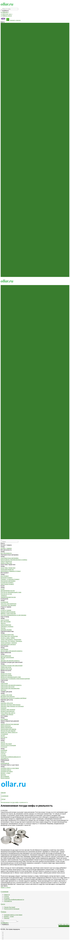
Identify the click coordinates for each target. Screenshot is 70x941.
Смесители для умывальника (10, 116)
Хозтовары (4, 265)
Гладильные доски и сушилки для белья (13, 123)
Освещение (4, 183)
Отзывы (7, 898)
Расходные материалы (8, 41)
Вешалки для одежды (8, 121)
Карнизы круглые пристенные (10, 126)
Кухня (2, 173)
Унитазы (3, 118)
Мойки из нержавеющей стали (11, 108)
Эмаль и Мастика (6, 30)
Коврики (3, 129)
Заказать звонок (64, 926)
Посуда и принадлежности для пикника (13, 66)
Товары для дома (6, 247)
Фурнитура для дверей (8, 273)
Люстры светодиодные (8, 58)
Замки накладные (6, 142)
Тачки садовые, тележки (9, 87)
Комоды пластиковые (8, 131)
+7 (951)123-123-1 (6, 14)
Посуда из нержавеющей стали (11, 49)
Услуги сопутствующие (11, 909)
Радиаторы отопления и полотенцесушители (15, 110)
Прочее (3, 76)
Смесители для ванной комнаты (11, 113)
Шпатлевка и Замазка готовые (11, 35)
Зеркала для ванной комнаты (10, 98)
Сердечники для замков (8, 144)
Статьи (6, 896)
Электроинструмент (7, 45)
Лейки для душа (6, 102)
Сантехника (4, 217)
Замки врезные (6, 141)
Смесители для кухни (7, 115)
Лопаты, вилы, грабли (8, 82)
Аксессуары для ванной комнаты (11, 92)
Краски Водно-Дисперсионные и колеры (14, 27)
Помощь (3, 912)
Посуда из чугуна (6, 51)
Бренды (6, 918)
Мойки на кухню (6, 105)
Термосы (4, 53)
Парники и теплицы (7, 74)
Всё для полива (5, 69)
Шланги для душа (6, 103)
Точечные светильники (8, 59)
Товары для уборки (7, 136)
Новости (7, 894)
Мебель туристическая (8, 64)
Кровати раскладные (7, 133)
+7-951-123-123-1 (63, 924)
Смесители (4, 111)
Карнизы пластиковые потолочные (12, 128)
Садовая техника (6, 77)
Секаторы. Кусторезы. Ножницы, (11, 85)
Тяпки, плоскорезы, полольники (11, 84)
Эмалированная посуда (8, 54)
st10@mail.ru (4, 12)
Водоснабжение (6, 93)
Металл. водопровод (7, 95)
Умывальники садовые (8, 89)
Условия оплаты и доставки (13, 915)
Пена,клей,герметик (7, 33)
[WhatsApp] (7, 20)
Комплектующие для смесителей (11, 100)
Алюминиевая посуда (8, 48)
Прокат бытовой (9, 907)
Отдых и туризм (6, 188)
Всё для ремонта (6, 150)
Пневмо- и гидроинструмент (10, 40)
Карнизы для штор (7, 124)
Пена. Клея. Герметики (8, 32)
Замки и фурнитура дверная (10, 139)
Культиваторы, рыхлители (9, 80)
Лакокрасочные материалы (10, 25)
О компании (4, 891)
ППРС (3, 97)
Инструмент (5, 164)
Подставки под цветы (8, 134)
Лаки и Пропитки (6, 28)
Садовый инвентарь (7, 79)
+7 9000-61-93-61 (6, 16)
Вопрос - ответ (9, 916)
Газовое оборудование (8, 63)
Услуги (3, 904)
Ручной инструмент (7, 43)
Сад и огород (5, 194)
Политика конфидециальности (14, 899)
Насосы (3, 71)
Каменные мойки (6, 107)
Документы (8, 901)
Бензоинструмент (6, 38)
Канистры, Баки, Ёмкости (9, 146)
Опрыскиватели (6, 72)
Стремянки (4, 147)
